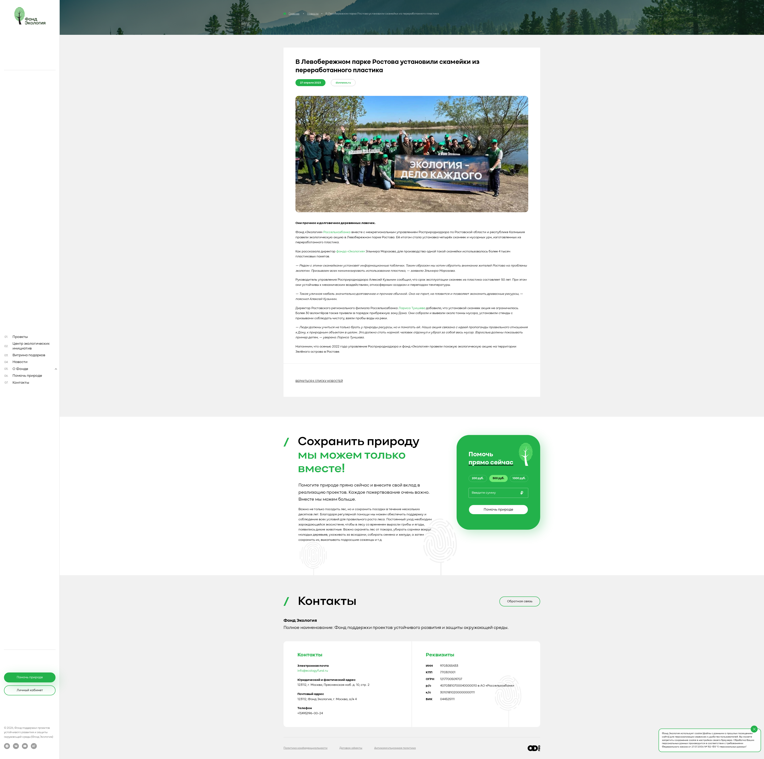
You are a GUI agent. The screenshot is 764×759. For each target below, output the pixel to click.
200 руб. (478, 478)
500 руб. (498, 478)
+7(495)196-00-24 (310, 713)
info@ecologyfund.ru (312, 670)
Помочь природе (498, 509)
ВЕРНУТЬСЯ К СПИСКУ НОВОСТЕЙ (319, 381)
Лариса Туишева (412, 308)
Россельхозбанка (337, 232)
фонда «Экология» (350, 251)
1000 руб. (519, 478)
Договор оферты (350, 748)
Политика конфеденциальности (305, 748)
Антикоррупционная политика (395, 748)
